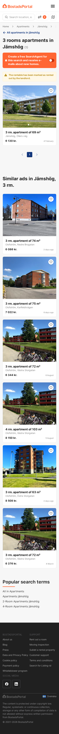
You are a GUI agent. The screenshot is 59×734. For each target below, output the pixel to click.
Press (6, 649)
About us (7, 639)
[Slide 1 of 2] (29, 125)
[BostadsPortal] (17, 6)
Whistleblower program (15, 670)
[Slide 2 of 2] (30, 125)
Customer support (39, 655)
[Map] (53, 17)
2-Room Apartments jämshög (21, 601)
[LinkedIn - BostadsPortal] (16, 684)
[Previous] (22, 154)
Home (6, 26)
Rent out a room (38, 639)
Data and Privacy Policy (15, 655)
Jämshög (42, 26)
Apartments (23, 26)
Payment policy (11, 665)
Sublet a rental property (42, 649)
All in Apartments (13, 591)
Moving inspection (39, 644)
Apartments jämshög (16, 596)
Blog (5, 644)
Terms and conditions (41, 660)
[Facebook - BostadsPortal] (7, 684)
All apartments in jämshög (23, 32)
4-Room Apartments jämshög (21, 606)
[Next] (36, 154)
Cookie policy (10, 660)
